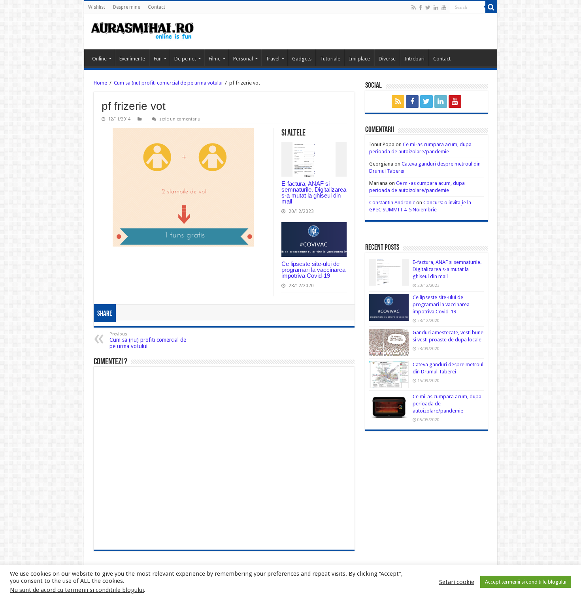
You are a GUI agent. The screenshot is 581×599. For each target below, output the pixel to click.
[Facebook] (420, 7)
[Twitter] (427, 7)
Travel (272, 59)
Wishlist (96, 7)
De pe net (185, 59)
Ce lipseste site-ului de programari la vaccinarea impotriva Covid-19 (313, 269)
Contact (156, 7)
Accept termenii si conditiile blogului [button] (525, 582)
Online (99, 59)
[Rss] (414, 7)
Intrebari (414, 59)
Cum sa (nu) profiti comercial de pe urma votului (168, 83)
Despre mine (126, 7)
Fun (158, 59)
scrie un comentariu (179, 119)
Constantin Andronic (392, 202)
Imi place (359, 59)
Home (100, 83)
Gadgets (301, 59)
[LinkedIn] (436, 7)
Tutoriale (330, 59)
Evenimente (132, 59)
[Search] (491, 7)
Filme (215, 59)
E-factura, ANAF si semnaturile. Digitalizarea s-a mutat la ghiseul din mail (313, 192)
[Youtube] (444, 7)
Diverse (387, 59)
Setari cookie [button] (456, 582)
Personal (243, 59)
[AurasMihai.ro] (142, 31)
